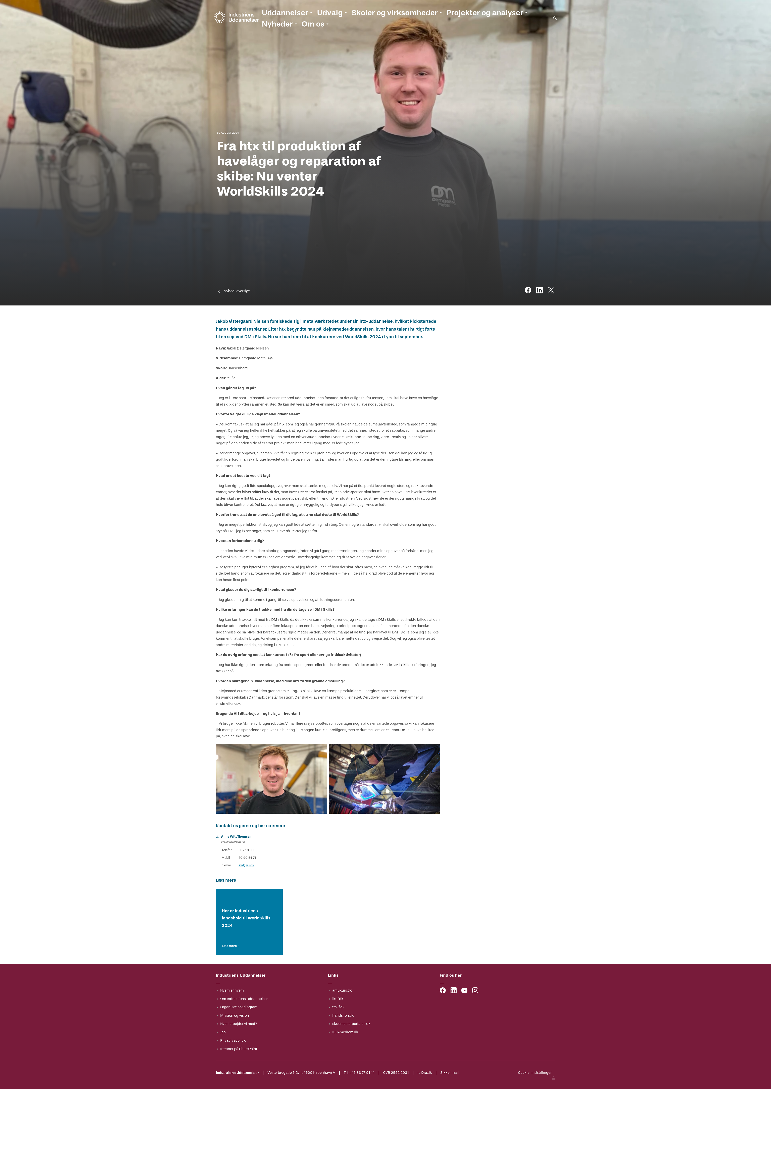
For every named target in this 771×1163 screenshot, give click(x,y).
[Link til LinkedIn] (454, 991)
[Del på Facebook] (528, 291)
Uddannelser (285, 12)
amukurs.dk (342, 990)
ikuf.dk (337, 999)
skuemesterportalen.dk (351, 1024)
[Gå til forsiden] (236, 23)
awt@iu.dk (246, 865)
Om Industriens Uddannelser (244, 999)
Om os (313, 24)
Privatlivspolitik (233, 1040)
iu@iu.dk (424, 1073)
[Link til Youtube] (464, 991)
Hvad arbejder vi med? (238, 1024)
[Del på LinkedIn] (539, 291)
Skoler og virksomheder (395, 12)
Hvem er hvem (232, 990)
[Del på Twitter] (551, 291)
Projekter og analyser (485, 12)
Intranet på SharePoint (238, 1049)
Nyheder (277, 24)
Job (223, 1032)
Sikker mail (449, 1073)
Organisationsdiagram (238, 1007)
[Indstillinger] (553, 1079)
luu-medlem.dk (345, 1032)
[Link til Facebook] (443, 991)
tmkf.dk (338, 1007)
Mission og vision (234, 1015)
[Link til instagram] (475, 991)
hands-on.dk (343, 1015)
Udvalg (330, 12)
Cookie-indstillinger (535, 1073)
